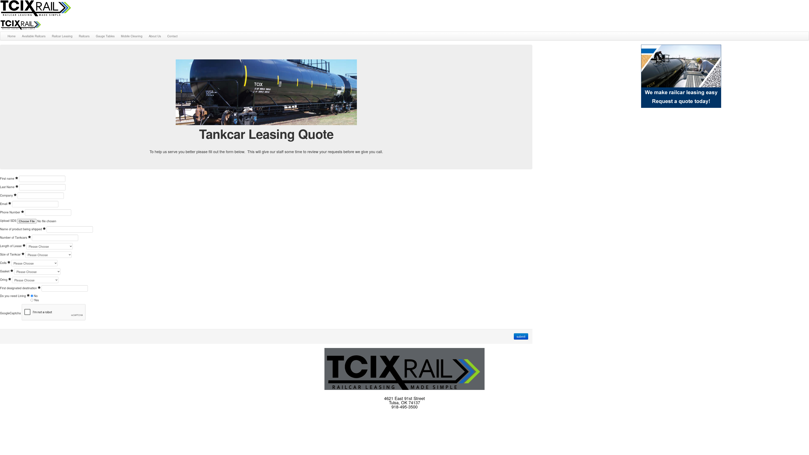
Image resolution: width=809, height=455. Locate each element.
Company (7, 195)
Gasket (5, 271)
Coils (3, 263)
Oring (4, 279)
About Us (155, 36)
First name (7, 178)
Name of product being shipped (21, 229)
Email (4, 204)
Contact (172, 36)
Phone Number (10, 212)
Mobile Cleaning (131, 36)
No (36, 296)
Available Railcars (34, 36)
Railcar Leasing (62, 36)
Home (12, 36)
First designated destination (19, 288)
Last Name (7, 187)
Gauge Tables (105, 36)
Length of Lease (11, 246)
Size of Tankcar (10, 254)
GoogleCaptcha (10, 313)
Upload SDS (8, 220)
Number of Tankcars (14, 237)
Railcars (84, 36)
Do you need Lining (13, 296)
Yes (36, 300)
